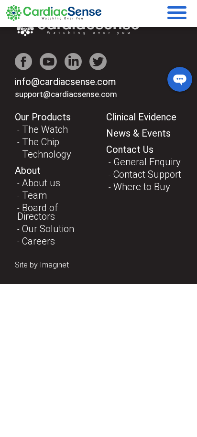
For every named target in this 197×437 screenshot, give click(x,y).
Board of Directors (37, 212)
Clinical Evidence (141, 117)
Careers (38, 241)
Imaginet (54, 264)
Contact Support (147, 174)
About (28, 170)
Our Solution (48, 228)
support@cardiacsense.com (66, 94)
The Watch (45, 129)
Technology (46, 154)
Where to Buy (141, 186)
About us (41, 183)
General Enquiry (147, 162)
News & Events (138, 133)
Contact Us (129, 149)
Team (34, 195)
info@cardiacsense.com (65, 81)
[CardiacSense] (53, 18)
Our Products (43, 117)
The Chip (40, 142)
